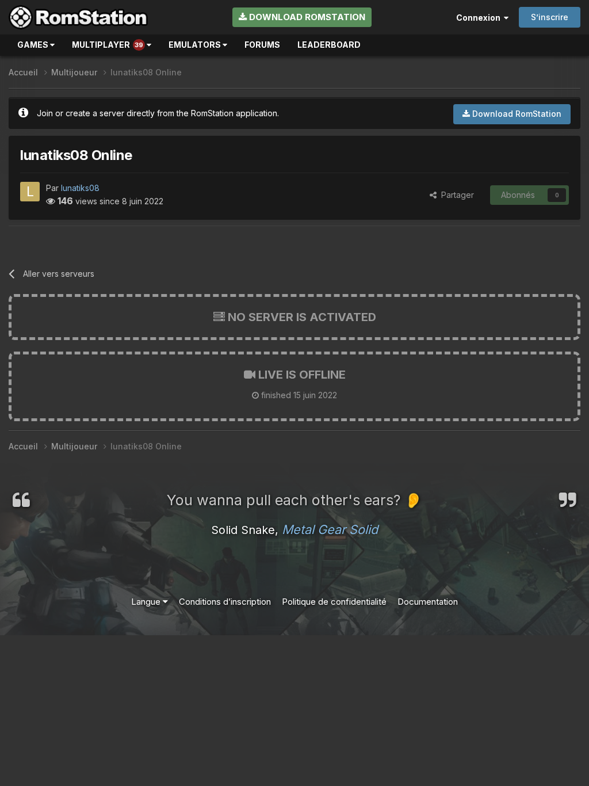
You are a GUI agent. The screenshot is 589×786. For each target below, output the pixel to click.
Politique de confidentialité (334, 601)
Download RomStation (306, 17)
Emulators (196, 44)
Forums (262, 44)
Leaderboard (329, 44)
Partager (455, 195)
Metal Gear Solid (330, 529)
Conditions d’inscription (225, 601)
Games (33, 44)
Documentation (427, 601)
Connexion (480, 17)
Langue (147, 601)
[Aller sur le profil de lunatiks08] (30, 191)
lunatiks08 (80, 188)
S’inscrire (549, 17)
